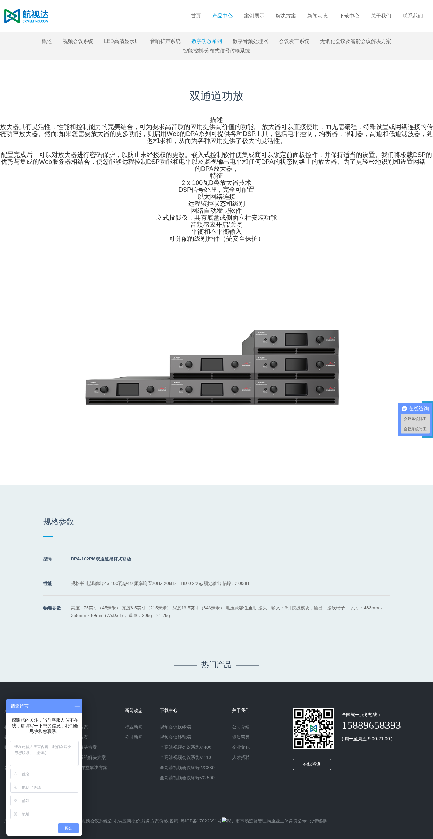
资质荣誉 (241, 737)
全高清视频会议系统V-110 (185, 757)
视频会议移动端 (175, 737)
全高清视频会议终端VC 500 (187, 777)
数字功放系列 (206, 41)
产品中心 (222, 15)
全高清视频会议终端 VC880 (187, 767)
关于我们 (381, 15)
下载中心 (349, 15)
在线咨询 (312, 764)
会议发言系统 (294, 41)
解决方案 (286, 15)
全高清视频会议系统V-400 (185, 747)
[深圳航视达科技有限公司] (26, 16)
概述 (47, 41)
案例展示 (254, 15)
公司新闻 (134, 737)
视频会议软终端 (175, 726)
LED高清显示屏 (121, 41)
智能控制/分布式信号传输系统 (216, 50)
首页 (196, 15)
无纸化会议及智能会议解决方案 (355, 41)
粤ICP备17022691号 (201, 820)
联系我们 (413, 15)
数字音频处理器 (250, 41)
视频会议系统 (78, 41)
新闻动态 (317, 15)
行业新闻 (134, 726)
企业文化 (241, 747)
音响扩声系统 (165, 41)
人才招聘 (241, 757)
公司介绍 (241, 726)
